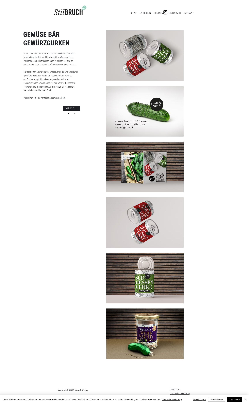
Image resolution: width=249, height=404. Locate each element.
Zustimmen (234, 399)
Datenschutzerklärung (180, 393)
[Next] (69, 113)
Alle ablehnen (216, 399)
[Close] (245, 399)
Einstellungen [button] (199, 399)
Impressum (175, 389)
